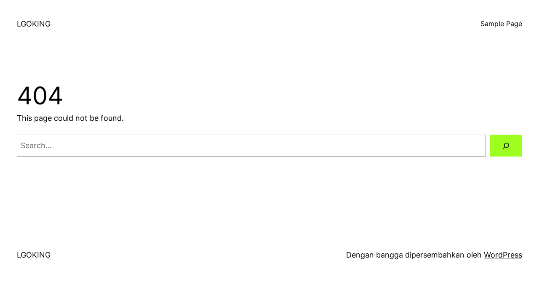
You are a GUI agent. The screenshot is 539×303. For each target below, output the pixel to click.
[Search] (506, 146)
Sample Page (501, 23)
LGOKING (34, 23)
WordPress (503, 254)
